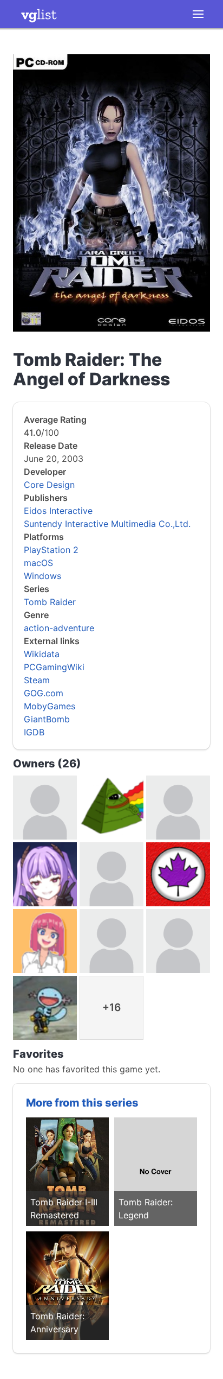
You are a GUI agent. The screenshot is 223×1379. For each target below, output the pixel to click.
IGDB (34, 732)
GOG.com (43, 693)
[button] (198, 14)
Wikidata (42, 654)
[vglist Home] (39, 14)
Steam (37, 680)
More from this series (82, 1102)
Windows (42, 575)
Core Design (49, 484)
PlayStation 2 (51, 549)
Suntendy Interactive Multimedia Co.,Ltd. (107, 523)
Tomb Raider (50, 601)
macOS (38, 562)
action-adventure (59, 627)
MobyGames (49, 706)
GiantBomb (47, 719)
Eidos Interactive (58, 510)
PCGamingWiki (54, 667)
